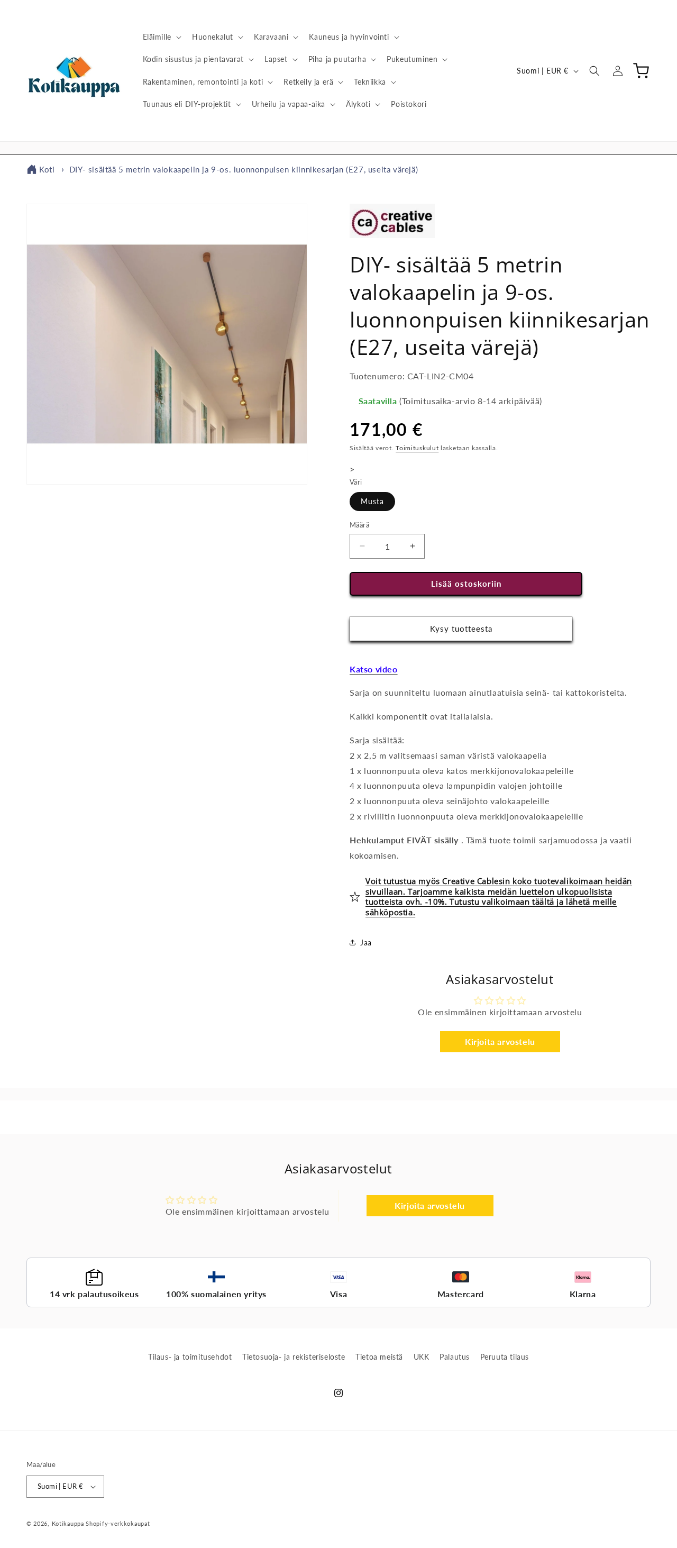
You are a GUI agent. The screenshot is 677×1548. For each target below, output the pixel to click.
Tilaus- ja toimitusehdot (190, 1356)
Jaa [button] (366, 942)
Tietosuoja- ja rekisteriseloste (293, 1356)
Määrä (359, 525)
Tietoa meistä (379, 1356)
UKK (421, 1356)
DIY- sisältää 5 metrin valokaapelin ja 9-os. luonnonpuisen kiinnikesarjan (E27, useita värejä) (243, 169)
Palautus (455, 1356)
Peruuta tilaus (504, 1356)
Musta (372, 501)
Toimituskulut (417, 448)
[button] (161, 37)
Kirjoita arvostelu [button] (500, 1041)
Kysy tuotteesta (461, 628)
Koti (46, 169)
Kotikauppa (68, 1523)
